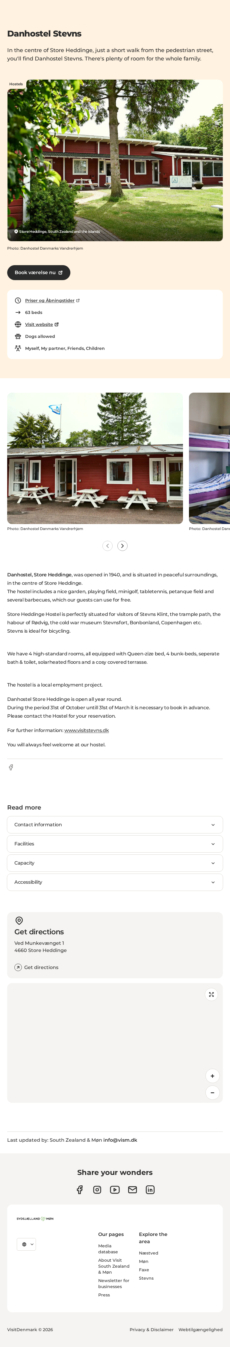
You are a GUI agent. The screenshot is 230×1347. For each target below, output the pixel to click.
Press (104, 1295)
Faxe (144, 1269)
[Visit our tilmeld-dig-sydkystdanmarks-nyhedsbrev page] (132, 1189)
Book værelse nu (35, 272)
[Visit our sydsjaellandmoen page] (79, 1189)
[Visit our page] (97, 1189)
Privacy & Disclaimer (152, 1329)
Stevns (146, 1278)
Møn (144, 1261)
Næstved (148, 1253)
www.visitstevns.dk (86, 730)
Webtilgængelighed (200, 1329)
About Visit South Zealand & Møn (114, 1266)
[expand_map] (211, 994)
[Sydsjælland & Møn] (35, 1219)
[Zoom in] (212, 1076)
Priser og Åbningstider (50, 300)
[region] (115, 1043)
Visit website (39, 324)
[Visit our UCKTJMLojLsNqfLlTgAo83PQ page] (115, 1189)
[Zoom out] (212, 1092)
